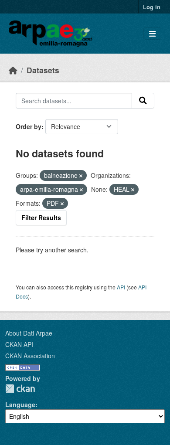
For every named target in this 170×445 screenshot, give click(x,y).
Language (20, 404)
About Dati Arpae (28, 333)
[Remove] (80, 175)
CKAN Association (30, 355)
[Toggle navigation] (152, 33)
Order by (28, 126)
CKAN (20, 388)
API (121, 287)
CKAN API (19, 344)
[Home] (13, 70)
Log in (151, 7)
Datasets (43, 70)
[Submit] (143, 101)
